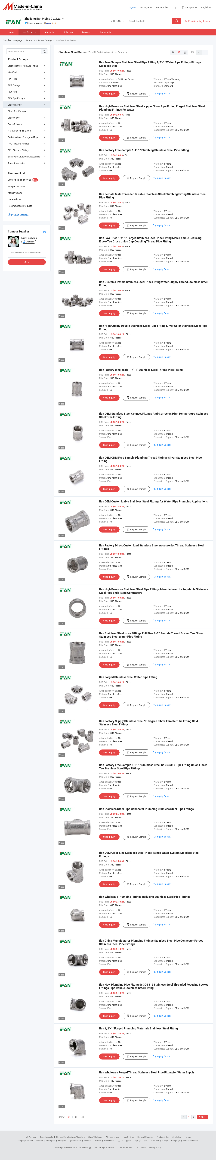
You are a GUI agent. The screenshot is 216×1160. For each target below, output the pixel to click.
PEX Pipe (12, 91)
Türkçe (165, 1140)
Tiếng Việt (175, 1140)
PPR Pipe (12, 78)
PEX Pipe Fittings (16, 98)
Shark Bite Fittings (17, 111)
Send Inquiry (109, 93)
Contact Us (105, 32)
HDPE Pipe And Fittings (19, 130)
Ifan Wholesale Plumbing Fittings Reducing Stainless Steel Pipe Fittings (144, 896)
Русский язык (75, 1140)
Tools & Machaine (16, 163)
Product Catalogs (19, 214)
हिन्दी (145, 1140)
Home (11, 32)
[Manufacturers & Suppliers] (23, 6)
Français (62, 1140)
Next (201, 1116)
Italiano (87, 1140)
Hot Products (30, 1137)
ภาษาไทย (155, 1140)
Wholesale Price (112, 1137)
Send (27, 261)
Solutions (68, 32)
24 (69, 1117)
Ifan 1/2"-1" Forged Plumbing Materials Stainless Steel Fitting (138, 1028)
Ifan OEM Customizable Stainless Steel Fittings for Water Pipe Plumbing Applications (153, 501)
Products (31, 32)
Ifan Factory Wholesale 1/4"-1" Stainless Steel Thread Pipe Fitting (141, 369)
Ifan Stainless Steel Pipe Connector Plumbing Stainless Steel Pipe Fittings (146, 809)
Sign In (132, 7)
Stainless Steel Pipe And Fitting (23, 65)
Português (50, 1140)
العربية (120, 1140)
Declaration (141, 1147)
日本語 (138, 1140)
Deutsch (97, 1140)
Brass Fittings (15, 104)
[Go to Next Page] (205, 52)
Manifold (12, 72)
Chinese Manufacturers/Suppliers (70, 1137)
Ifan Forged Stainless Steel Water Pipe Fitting (128, 677)
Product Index (163, 1137)
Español (39, 1140)
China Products (46, 1137)
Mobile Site (176, 1137)
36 (76, 1116)
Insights (188, 1137)
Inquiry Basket (164, 93)
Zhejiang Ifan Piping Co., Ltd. (43, 18)
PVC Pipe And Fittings (18, 143)
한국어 (129, 1140)
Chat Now (30, 241)
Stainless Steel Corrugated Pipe (23, 137)
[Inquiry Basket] (176, 7)
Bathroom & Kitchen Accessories (24, 156)
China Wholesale (95, 1137)
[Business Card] (44, 231)
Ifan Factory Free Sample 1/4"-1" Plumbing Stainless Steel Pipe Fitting (144, 150)
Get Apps (189, 7)
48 (82, 1116)
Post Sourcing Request (199, 21)
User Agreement (126, 1147)
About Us (49, 32)
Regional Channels (145, 1137)
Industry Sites (128, 1137)
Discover (86, 32)
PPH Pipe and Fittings (18, 150)
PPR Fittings (14, 85)
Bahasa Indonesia (190, 1140)
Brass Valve (13, 117)
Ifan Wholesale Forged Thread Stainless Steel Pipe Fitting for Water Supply (146, 1072)
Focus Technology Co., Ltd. (87, 1147)
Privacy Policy (155, 1147)
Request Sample (138, 93)
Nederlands (109, 1140)
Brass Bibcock (15, 124)
